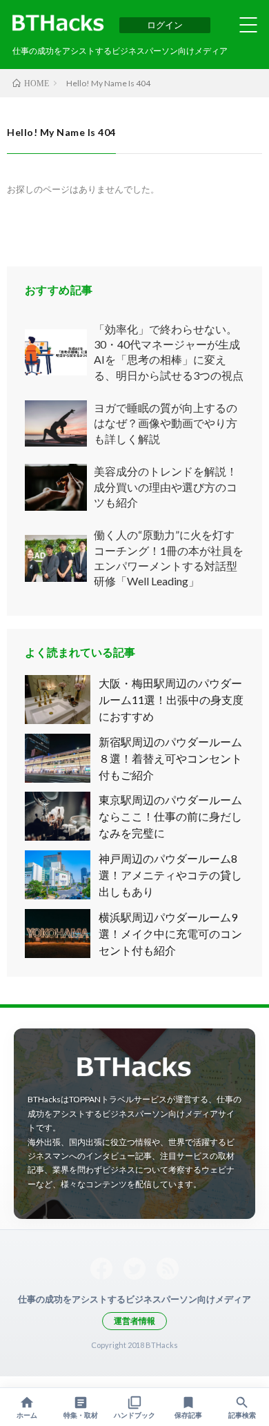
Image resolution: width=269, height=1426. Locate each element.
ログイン (165, 24)
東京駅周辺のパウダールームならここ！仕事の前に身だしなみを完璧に (170, 816)
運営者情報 (134, 1321)
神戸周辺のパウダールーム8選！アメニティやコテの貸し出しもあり (170, 875)
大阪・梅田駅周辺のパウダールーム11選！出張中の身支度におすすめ (171, 699)
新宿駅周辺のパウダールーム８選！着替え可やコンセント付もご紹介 (170, 758)
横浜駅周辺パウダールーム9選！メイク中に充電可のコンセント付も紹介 (170, 933)
